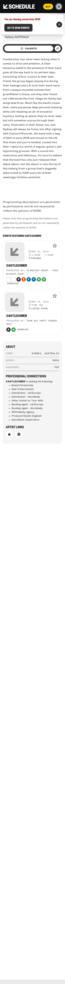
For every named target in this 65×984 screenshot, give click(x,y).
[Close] (59, 25)
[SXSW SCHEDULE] (19, 6)
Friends (36, 258)
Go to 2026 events (18, 28)
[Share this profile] (58, 48)
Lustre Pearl (39, 309)
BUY (48, 6)
